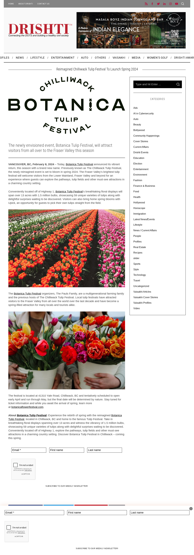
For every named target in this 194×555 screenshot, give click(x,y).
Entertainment (140, 169)
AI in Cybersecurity (143, 113)
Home (11, 4)
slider (136, 258)
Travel (136, 280)
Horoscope (139, 208)
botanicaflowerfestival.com (27, 407)
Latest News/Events (144, 219)
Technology (139, 275)
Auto (135, 119)
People (137, 236)
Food (136, 191)
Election (137, 163)
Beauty (137, 124)
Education (138, 158)
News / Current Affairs (145, 230)
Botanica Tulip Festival (79, 164)
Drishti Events (140, 152)
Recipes (137, 252)
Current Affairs (141, 147)
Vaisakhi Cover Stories (145, 297)
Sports (136, 264)
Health (136, 197)
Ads (135, 108)
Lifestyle (137, 225)
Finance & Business (144, 186)
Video (136, 308)
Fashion (137, 180)
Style (136, 269)
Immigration (139, 213)
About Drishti (25, 4)
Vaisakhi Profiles (142, 303)
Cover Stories (140, 141)
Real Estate (139, 247)
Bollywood (139, 130)
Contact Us (43, 4)
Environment (140, 174)
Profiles (137, 241)
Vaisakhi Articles (142, 291)
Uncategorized (141, 286)
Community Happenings (146, 135)
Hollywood (139, 202)
